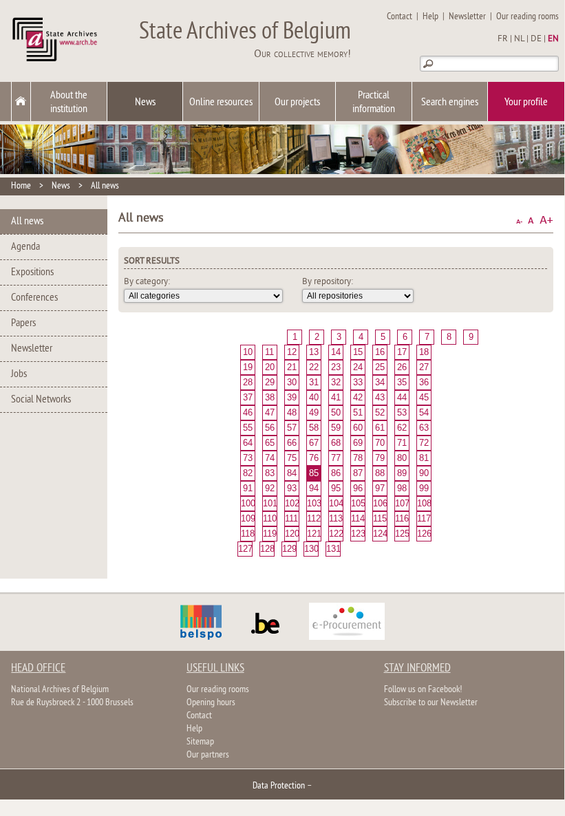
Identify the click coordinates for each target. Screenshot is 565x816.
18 (424, 352)
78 (358, 458)
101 (270, 503)
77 (336, 458)
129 (289, 549)
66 (292, 443)
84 (292, 473)
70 (380, 443)
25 (380, 367)
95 (336, 488)
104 (336, 503)
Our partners (207, 755)
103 (314, 503)
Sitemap (200, 742)
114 (358, 518)
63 (424, 427)
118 (248, 533)
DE (536, 39)
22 (314, 367)
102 (292, 503)
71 (402, 443)
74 (270, 458)
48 (292, 412)
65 (270, 443)
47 (270, 412)
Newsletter (467, 16)
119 (270, 533)
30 (292, 382)
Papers (23, 323)
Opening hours (210, 702)
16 (380, 352)
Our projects (297, 102)
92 (270, 488)
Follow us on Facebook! (423, 689)
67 (314, 443)
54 (424, 412)
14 (336, 352)
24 (358, 367)
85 (314, 473)
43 (380, 397)
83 (270, 473)
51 (358, 412)
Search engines (449, 102)
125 (402, 533)
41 (336, 397)
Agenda (25, 247)
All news (105, 186)
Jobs (19, 374)
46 (248, 412)
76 (314, 458)
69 (358, 443)
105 (358, 503)
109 (248, 518)
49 (314, 412)
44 (402, 397)
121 (314, 533)
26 (402, 367)
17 (402, 352)
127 (245, 549)
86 (336, 473)
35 (402, 382)
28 (248, 382)
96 (358, 488)
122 (336, 533)
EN (553, 39)
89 (402, 473)
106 (380, 503)
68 (336, 443)
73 (248, 458)
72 (424, 443)
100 (248, 503)
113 (336, 518)
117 (424, 518)
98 (402, 488)
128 (267, 549)
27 (424, 367)
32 (336, 382)
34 (380, 382)
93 (292, 488)
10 (248, 352)
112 (314, 518)
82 (248, 473)
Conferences (34, 298)
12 (292, 352)
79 (380, 458)
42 (358, 397)
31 (314, 382)
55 (248, 427)
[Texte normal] (531, 220)
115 (380, 518)
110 (270, 518)
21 (292, 367)
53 (402, 412)
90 (424, 473)
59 (336, 427)
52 (380, 412)
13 (314, 352)
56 (270, 427)
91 (248, 488)
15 (358, 352)
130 (311, 549)
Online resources (221, 102)
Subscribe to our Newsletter (431, 702)
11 (269, 352)
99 (424, 488)
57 (292, 427)
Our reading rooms (527, 16)
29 (270, 382)
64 (248, 443)
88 (380, 473)
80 (402, 458)
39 (292, 397)
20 (270, 367)
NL (519, 39)
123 (358, 533)
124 (380, 533)
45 (424, 397)
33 (358, 382)
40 (314, 397)
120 (292, 533)
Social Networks (41, 400)
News (145, 102)
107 (402, 503)
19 (248, 367)
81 (424, 458)
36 (424, 382)
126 (424, 533)
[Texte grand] (546, 220)
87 (358, 473)
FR (503, 39)
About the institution (68, 102)
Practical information (373, 102)
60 (358, 427)
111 (291, 518)
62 (402, 427)
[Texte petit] (519, 220)
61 (380, 427)
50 (336, 412)
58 (314, 427)
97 (380, 488)
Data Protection (279, 786)
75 (292, 458)
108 (424, 503)
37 (248, 397)
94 (314, 488)
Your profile (526, 102)
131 (333, 549)
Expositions (32, 272)
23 (336, 367)
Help (430, 16)
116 (402, 518)
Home (21, 186)
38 (270, 397)
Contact (399, 16)
